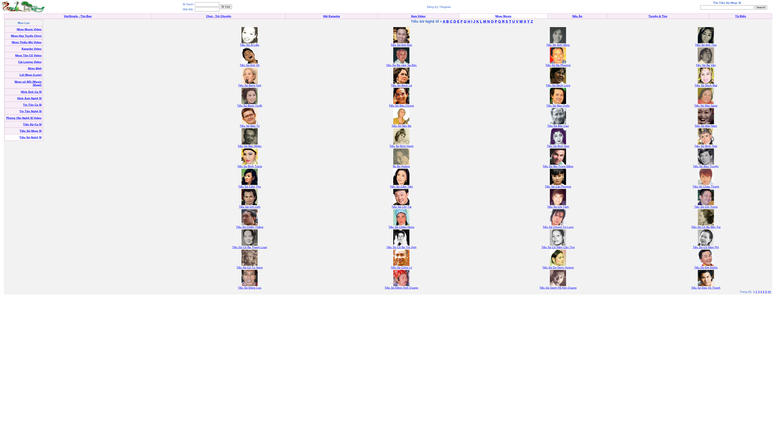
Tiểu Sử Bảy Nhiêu (249, 146)
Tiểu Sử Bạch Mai (706, 85)
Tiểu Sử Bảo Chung (401, 105)
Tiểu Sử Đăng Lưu (249, 287)
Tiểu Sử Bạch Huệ (249, 85)
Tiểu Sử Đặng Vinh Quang (401, 287)
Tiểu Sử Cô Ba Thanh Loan (249, 247)
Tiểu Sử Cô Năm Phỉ (706, 247)
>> (769, 291)
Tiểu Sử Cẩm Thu (249, 186)
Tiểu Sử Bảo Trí (250, 125)
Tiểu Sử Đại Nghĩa (706, 267)
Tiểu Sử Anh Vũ (249, 65)
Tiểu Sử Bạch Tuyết (249, 105)
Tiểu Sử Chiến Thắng (249, 227)
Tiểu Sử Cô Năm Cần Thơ (558, 247)
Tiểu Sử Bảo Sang (705, 105)
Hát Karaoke (331, 16)
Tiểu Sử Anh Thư (706, 45)
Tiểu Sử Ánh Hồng (558, 45)
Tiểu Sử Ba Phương (558, 65)
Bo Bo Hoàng (401, 166)
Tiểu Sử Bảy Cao (558, 125)
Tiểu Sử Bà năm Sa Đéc (401, 65)
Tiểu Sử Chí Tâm (558, 206)
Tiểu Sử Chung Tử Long (558, 227)
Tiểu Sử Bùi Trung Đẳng (558, 166)
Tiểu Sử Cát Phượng (558, 186)
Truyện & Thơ (657, 16)
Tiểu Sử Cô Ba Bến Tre (706, 227)
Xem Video (418, 16)
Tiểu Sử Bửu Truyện (706, 166)
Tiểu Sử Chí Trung (706, 206)
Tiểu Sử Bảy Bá (401, 125)
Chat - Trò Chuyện (218, 16)
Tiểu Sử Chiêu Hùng (401, 227)
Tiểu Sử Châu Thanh (706, 186)
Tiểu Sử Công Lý (401, 267)
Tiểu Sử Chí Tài (401, 206)
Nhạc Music (503, 16)
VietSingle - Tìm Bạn (78, 16)
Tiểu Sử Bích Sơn (558, 146)
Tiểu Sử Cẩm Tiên (401, 186)
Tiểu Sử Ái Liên (249, 45)
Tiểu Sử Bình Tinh (705, 146)
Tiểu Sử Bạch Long (558, 85)
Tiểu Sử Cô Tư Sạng (249, 267)
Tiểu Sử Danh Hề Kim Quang (558, 287)
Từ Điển (740, 16)
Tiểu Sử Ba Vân (706, 65)
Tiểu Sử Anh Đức (401, 45)
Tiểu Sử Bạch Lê (401, 85)
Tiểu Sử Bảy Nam (706, 125)
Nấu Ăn (577, 16)
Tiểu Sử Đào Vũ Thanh (705, 287)
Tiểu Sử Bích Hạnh (401, 146)
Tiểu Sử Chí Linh (249, 206)
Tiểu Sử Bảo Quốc (558, 105)
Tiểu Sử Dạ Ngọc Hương (558, 267)
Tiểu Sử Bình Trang (249, 166)
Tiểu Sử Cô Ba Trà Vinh (401, 247)
